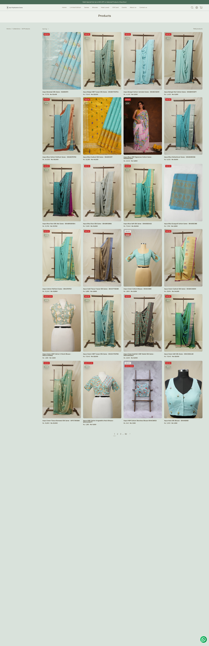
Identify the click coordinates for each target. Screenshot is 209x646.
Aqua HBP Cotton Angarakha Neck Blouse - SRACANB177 (98, 421)
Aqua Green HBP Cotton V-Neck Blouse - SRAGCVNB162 (56, 354)
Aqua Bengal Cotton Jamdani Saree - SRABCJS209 (141, 92)
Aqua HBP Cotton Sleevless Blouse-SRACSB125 (140, 420)
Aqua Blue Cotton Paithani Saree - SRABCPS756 (59, 157)
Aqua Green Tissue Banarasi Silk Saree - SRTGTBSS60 (61, 420)
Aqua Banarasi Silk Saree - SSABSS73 (55, 92)
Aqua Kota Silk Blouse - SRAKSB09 (176, 420)
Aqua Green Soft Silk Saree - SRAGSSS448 (178, 354)
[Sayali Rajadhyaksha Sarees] (15, 7)
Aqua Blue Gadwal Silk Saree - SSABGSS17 (97, 157)
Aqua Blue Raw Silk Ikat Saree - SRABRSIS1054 (58, 223)
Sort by (44, 29)
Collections (16, 29)
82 (126, 434)
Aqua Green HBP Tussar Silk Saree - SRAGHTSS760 (101, 354)
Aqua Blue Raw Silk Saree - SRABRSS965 (97, 223)
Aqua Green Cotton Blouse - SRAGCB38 (137, 289)
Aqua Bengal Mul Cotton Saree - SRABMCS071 (180, 92)
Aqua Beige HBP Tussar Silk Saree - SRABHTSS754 (101, 92)
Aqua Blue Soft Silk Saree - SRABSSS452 (138, 223)
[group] (104, 2)
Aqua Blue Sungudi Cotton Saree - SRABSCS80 (180, 223)
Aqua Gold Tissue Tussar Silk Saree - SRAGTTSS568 (101, 289)
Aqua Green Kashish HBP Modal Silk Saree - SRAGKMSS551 (139, 354)
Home (9, 29)
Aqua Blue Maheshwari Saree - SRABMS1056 (179, 157)
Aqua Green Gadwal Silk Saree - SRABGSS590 (180, 289)
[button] (95, 7)
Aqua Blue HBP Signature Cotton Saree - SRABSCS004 (138, 157)
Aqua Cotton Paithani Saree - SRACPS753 (57, 289)
